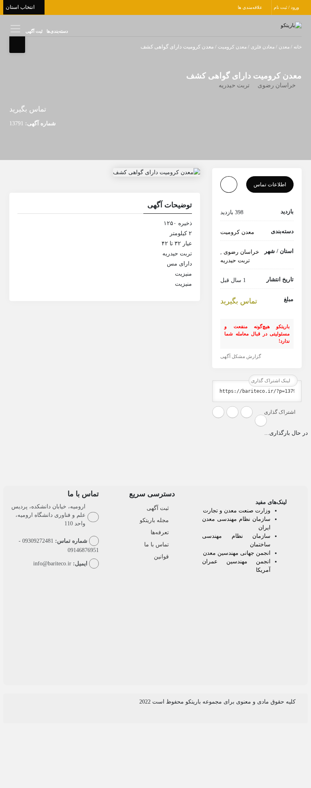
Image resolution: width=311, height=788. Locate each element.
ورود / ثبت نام (287, 7)
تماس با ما (156, 544)
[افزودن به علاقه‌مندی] (228, 184)
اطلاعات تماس (269, 184)
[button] (104, 206)
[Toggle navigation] (14, 28)
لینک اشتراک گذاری (271, 380)
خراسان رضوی (277, 85)
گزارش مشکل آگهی (241, 356)
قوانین (161, 557)
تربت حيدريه (234, 85)
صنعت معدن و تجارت (229, 511)
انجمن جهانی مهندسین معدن (237, 553)
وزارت (263, 511)
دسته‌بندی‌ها (57, 31)
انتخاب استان (21, 7)
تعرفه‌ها (160, 532)
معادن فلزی (263, 47)
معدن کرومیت (232, 47)
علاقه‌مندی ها (251, 7)
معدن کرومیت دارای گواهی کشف (244, 75)
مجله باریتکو (154, 520)
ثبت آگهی (34, 31)
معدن (284, 47)
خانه (298, 47)
